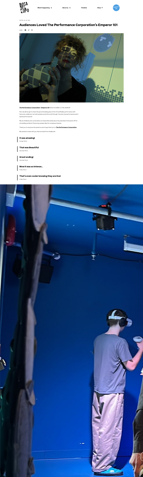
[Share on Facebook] (25, 30)
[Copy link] (28, 30)
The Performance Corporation (29, 107)
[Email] (32, 30)
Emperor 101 (45, 107)
